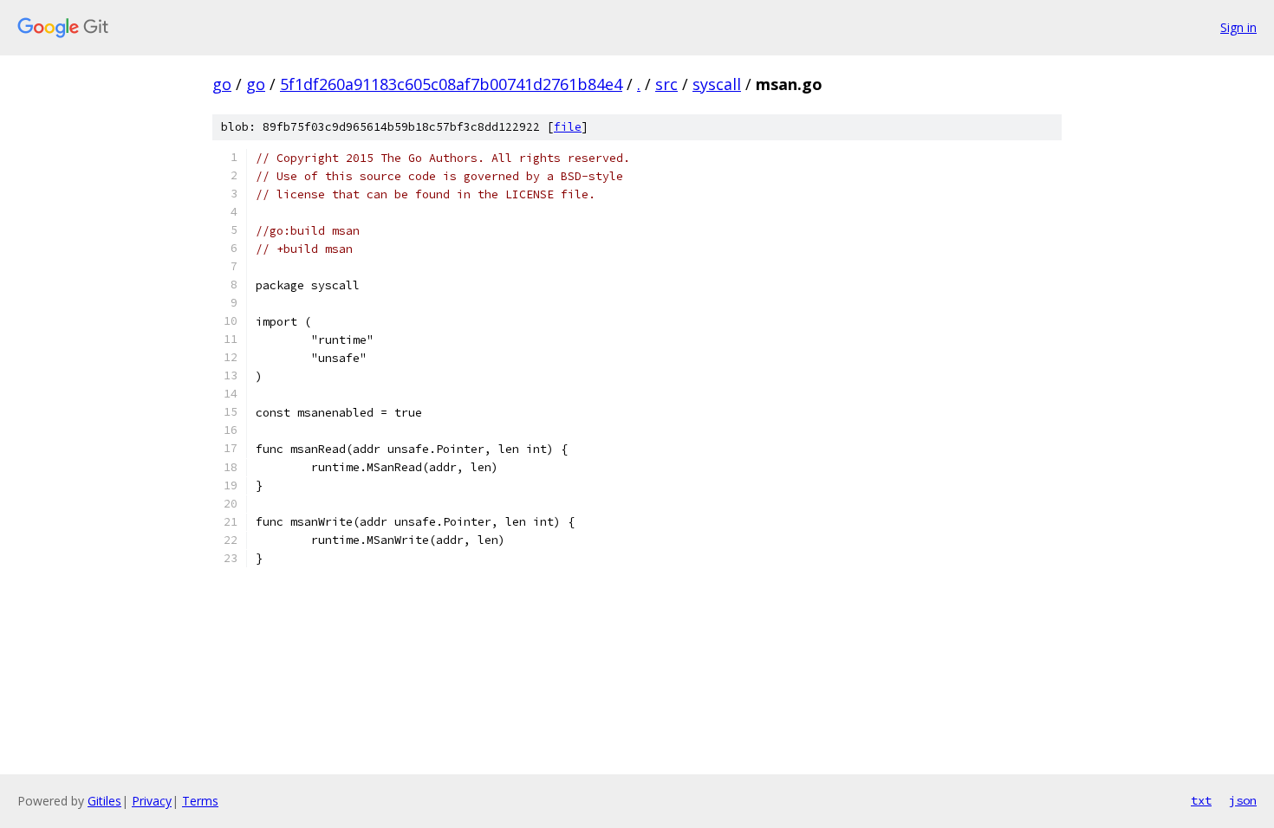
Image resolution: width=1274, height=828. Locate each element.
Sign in (1238, 27)
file (568, 127)
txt (1201, 800)
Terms (200, 800)
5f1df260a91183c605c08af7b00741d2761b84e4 (451, 84)
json (1243, 800)
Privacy (152, 800)
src (666, 84)
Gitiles (104, 800)
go (221, 84)
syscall (716, 84)
